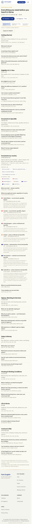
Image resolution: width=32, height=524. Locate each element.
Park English (5, 474)
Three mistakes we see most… (9, 174)
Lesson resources (21, 486)
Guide (18, 483)
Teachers (3, 498)
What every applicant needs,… (20, 169)
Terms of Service (5, 509)
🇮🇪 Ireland (16, 181)
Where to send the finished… (9, 171)
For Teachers (8, 18)
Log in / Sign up (21, 2)
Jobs (18, 477)
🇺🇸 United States (6, 178)
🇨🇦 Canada (16, 178)
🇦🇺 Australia (25, 181)
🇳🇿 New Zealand (6, 184)
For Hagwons (22, 18)
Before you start (6, 169)
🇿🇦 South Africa (16, 184)
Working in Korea (21, 490)
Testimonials (20, 501)
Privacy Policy (4, 512)
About (18, 498)
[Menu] (28, 2)
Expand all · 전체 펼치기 (8, 30)
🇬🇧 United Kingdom (7, 181)
